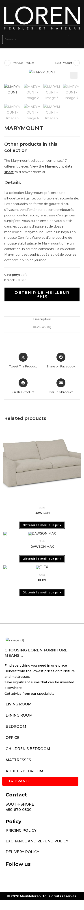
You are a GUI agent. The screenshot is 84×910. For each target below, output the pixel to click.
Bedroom (16, 726)
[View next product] (76, 63)
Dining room (19, 715)
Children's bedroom (28, 749)
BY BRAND (18, 781)
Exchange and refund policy (37, 841)
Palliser (20, 280)
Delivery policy (22, 852)
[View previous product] (7, 63)
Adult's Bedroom (24, 771)
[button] (78, 39)
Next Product (63, 62)
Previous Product (23, 62)
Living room (19, 704)
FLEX (42, 580)
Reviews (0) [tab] (42, 327)
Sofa (24, 274)
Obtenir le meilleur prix (42, 294)
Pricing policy (21, 830)
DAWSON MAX (42, 547)
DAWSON (42, 513)
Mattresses (18, 760)
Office (12, 738)
